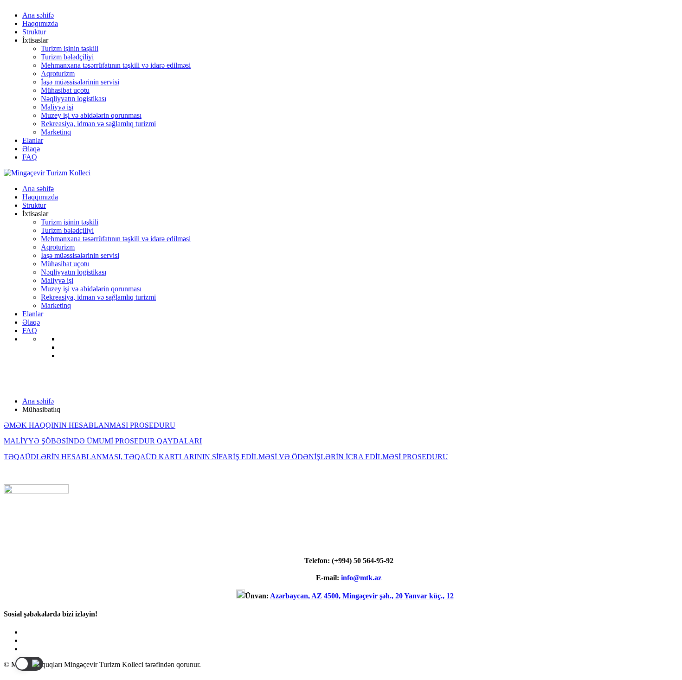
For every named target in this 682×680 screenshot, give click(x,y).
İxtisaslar (35, 40)
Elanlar (32, 140)
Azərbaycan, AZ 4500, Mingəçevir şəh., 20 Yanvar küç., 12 (362, 596)
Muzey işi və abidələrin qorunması (91, 115)
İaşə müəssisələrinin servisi (80, 82)
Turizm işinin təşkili (69, 48)
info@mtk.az (361, 578)
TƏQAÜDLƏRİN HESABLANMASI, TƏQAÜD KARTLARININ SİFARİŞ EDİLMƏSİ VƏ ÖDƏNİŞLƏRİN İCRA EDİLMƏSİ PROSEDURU (226, 457)
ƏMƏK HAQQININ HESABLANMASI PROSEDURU (89, 425)
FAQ (29, 157)
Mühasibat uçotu (65, 90)
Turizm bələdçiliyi (67, 57)
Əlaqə (31, 149)
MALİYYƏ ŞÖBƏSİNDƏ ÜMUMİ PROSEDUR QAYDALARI (103, 441)
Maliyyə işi (57, 107)
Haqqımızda (40, 23)
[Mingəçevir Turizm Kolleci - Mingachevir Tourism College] (47, 173)
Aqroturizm (58, 73)
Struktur (34, 32)
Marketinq (56, 132)
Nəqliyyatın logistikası (73, 99)
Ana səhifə (38, 15)
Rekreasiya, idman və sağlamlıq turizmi (98, 124)
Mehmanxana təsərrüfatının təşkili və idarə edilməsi (116, 65)
